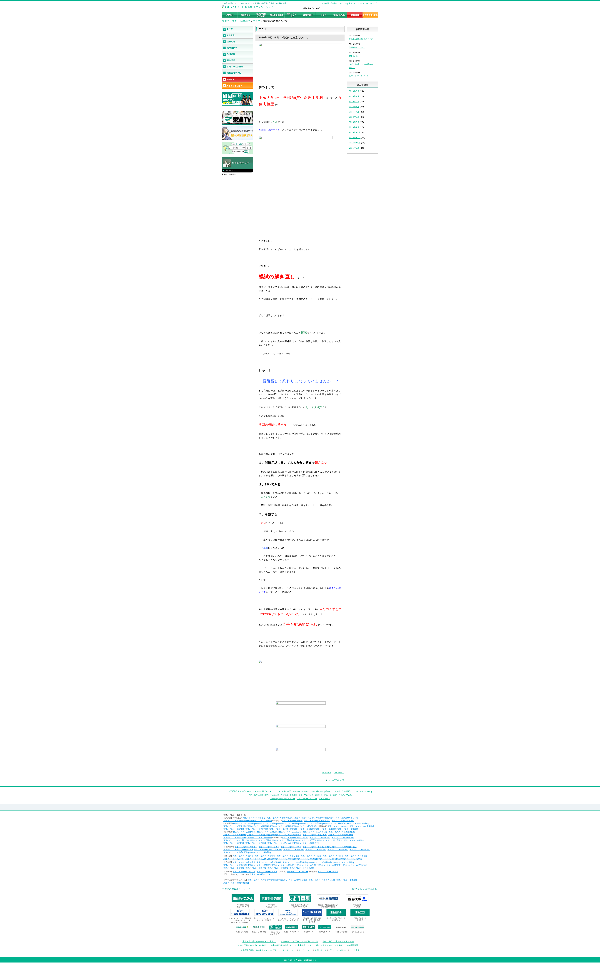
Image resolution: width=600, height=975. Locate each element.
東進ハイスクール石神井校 (280, 829)
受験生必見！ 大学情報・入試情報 (338, 941)
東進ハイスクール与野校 (351, 859)
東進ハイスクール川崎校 (291, 847)
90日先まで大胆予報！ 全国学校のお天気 (299, 941)
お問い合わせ (320, 950)
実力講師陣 (274, 795)
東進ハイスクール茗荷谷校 (343, 821)
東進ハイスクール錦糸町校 (334, 823)
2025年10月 (354, 143)
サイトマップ (371, 3)
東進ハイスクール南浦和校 (328, 859)
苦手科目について (357, 47)
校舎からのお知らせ (300, 791)
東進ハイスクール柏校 (343, 862)
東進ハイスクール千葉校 (307, 865)
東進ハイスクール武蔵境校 (306, 843)
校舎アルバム (365, 791)
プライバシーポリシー (338, 950)
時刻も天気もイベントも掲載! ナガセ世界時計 (337, 945)
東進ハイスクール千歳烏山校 (315, 835)
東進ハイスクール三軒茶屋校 (315, 832)
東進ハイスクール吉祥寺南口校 (295, 837)
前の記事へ (326, 772)
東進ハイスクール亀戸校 (287, 823)
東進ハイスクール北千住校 (310, 823)
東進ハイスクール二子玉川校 (259, 837)
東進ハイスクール (356, 3)
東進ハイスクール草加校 (283, 859)
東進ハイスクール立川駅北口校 (236, 840)
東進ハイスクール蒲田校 (267, 832)
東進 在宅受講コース (261, 874)
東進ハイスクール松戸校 (255, 868)
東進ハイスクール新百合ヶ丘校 (343, 847)
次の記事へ (339, 772)
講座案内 (265, 795)
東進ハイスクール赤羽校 (292, 821)
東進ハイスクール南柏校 (278, 868)
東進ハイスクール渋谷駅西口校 (342, 832)
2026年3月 (354, 117)
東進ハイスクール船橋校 (233, 868)
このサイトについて (287, 950)
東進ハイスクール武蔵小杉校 (235, 852)
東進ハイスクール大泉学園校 (362, 826)
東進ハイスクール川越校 (333, 856)
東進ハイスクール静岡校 (297, 871)
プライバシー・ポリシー (307, 799)
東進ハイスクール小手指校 (356, 856)
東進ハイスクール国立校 (320, 837)
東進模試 (293, 795)
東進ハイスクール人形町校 (260, 821)
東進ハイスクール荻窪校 (233, 829)
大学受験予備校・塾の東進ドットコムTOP (258, 950)
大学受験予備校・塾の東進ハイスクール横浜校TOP (249, 791)
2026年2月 (354, 122)
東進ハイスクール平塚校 (338, 849)
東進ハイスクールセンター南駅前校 (238, 849)
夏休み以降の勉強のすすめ (361, 39)
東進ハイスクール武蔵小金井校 (281, 843)
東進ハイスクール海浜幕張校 (320, 862)
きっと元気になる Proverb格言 (252, 945)
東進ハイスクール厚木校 (269, 847)
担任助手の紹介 (317, 791)
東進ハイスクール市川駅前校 (269, 862)
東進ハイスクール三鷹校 (255, 843)
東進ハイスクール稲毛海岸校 (294, 862)
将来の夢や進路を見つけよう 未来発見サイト (291, 945)
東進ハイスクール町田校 (233, 843)
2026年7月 (354, 96)
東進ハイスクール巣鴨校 (303, 829)
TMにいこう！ (355, 56)
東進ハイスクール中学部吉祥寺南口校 (264, 880)
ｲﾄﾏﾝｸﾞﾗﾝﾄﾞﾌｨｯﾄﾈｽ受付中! (240, 922)
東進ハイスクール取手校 (267, 871)
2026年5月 (354, 107)
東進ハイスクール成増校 (325, 829)
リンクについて (305, 950)
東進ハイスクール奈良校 (328, 871)
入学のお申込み (345, 795)
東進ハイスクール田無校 (261, 840)
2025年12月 (354, 132)
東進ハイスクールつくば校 (244, 871)
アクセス (276, 791)
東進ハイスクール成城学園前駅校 (287, 835)
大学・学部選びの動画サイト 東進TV (259, 941)
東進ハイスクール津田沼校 (330, 865)
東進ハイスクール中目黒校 (234, 837)
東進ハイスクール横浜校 (259, 852)
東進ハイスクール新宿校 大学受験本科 (311, 818)
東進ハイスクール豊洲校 (357, 823)
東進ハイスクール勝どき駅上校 (280, 818)
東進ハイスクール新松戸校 (284, 865)
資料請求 (333, 795)
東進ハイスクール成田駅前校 (355, 865)
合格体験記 (346, 791)
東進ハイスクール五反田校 (290, 832)
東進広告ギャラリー (230, 170)
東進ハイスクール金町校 (265, 823)
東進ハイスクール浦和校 (243, 856)
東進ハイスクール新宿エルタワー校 (343, 818)
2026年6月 (354, 101)
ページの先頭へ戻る (336, 780)
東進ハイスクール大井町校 (244, 832)
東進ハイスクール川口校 (311, 856)
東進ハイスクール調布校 (282, 840)
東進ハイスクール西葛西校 (258, 826)
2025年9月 (354, 148)
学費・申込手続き (306, 795)
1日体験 (273, 799)
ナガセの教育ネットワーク (236, 889)
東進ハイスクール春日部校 (288, 856)
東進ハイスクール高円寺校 (256, 829)
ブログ (256, 21)
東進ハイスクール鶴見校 (293, 849)
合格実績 (284, 795)
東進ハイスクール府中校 (354, 840)
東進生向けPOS (321, 795)
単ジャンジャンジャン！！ (361, 76)
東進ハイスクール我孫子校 (244, 862)
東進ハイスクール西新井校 (234, 826)
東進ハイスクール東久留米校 (330, 840)
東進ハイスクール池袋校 (338, 826)
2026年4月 (354, 112)
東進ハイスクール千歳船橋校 (340, 835)
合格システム (254, 795)
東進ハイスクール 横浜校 (236, 21)
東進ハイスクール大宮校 (265, 856)
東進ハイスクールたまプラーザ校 (268, 849)
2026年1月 (354, 127)
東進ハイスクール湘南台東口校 (316, 847)
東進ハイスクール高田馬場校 (235, 821)
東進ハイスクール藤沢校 (360, 849)
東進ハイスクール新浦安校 (260, 865)
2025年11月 (354, 138)
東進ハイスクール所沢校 (305, 859)
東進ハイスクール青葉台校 (246, 847)
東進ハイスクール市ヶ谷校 (254, 818)
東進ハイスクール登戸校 (315, 849)
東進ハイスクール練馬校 (347, 829)
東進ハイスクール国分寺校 (343, 837)
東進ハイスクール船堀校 (281, 826)
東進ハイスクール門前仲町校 (305, 826)
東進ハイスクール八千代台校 (302, 868)
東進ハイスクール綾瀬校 (243, 823)
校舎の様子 (286, 791)
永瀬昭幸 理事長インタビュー (334, 3)
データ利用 (354, 950)
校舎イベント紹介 (332, 791)
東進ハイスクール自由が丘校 (259, 835)
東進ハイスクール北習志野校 (235, 865)
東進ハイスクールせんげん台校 (258, 859)
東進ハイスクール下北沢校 (234, 835)
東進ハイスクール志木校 (233, 859)
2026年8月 (354, 91)
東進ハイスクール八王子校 (305, 840)
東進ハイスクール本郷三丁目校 (317, 821)
